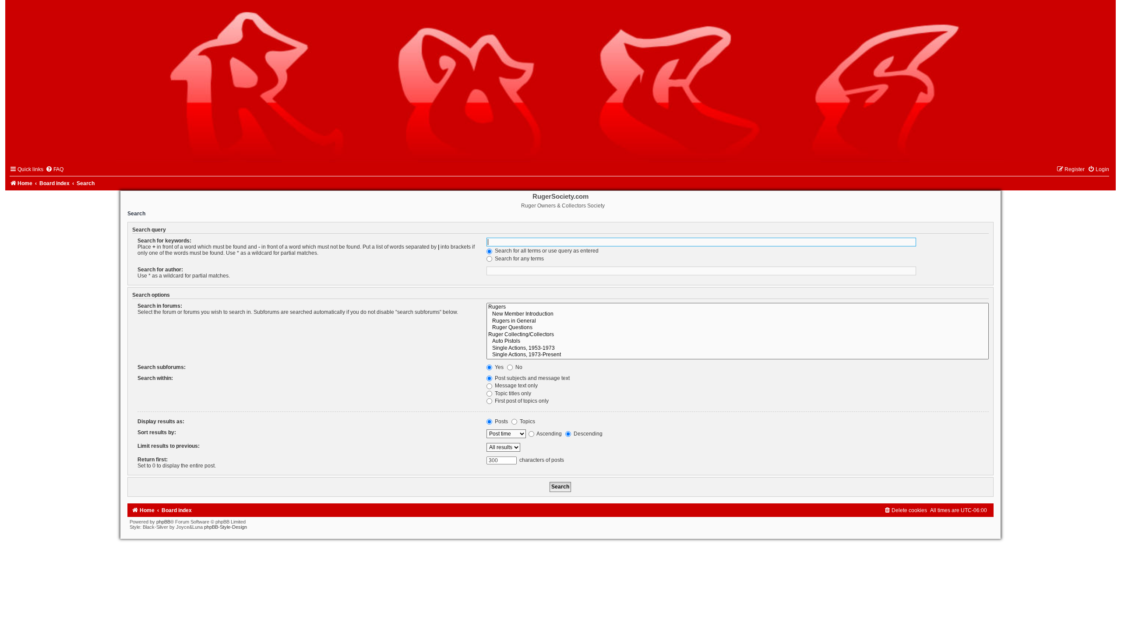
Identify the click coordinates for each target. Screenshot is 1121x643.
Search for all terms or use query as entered (546, 251)
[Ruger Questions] (737, 327)
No (518, 367)
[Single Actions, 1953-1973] (737, 348)
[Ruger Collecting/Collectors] (737, 334)
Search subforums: (161, 367)
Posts (501, 421)
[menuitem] (54, 169)
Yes (499, 367)
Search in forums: (159, 306)
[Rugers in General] (737, 321)
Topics (526, 421)
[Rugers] (737, 307)
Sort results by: (156, 432)
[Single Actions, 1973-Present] (737, 354)
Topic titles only (512, 393)
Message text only (516, 386)
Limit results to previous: (168, 446)
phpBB (163, 521)
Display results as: (160, 421)
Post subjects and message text (532, 378)
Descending (587, 434)
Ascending (549, 434)
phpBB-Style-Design (225, 527)
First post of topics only (521, 401)
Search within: (155, 378)
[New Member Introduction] (737, 314)
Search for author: (160, 270)
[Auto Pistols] (737, 341)
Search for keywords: (164, 241)
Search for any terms (519, 259)
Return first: (152, 460)
